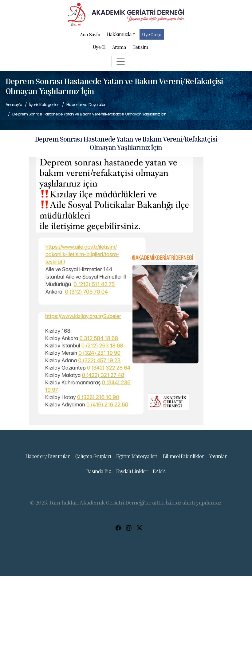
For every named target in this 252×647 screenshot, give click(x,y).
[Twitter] (139, 528)
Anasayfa (14, 104)
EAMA (159, 471)
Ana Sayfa (90, 34)
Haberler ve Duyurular (85, 104)
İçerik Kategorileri (44, 104)
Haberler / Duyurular (47, 456)
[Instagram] (128, 528)
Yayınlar (217, 456)
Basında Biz (98, 471)
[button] (120, 61)
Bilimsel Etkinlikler (183, 456)
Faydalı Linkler (132, 471)
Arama (119, 47)
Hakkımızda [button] (119, 34)
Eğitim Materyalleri (136, 456)
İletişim (140, 47)
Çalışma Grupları (93, 456)
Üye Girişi (151, 34)
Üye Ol (99, 47)
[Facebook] (118, 528)
